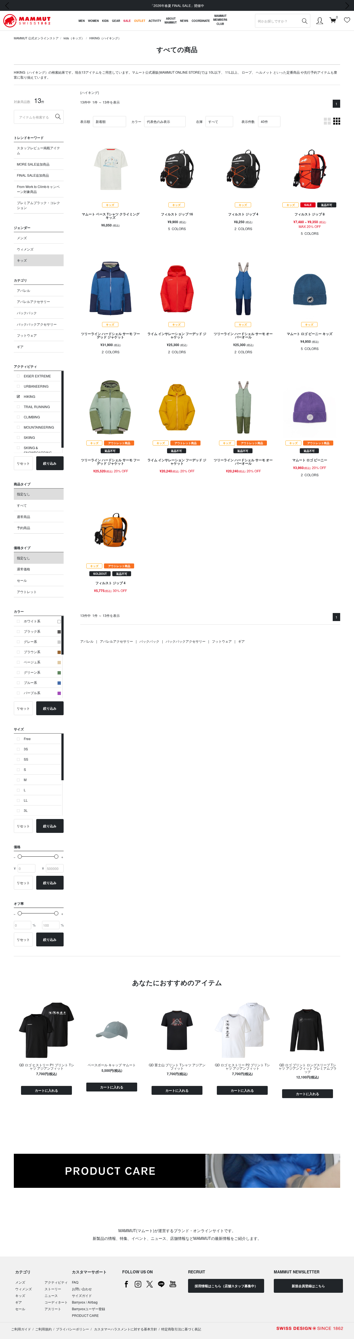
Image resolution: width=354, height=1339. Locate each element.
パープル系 (32, 692)
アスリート (53, 1308)
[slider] (20, 856)
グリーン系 (32, 672)
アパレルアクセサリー (33, 301)
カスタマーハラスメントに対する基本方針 (125, 1329)
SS (26, 759)
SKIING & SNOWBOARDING (38, 450)
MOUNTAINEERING (39, 427)
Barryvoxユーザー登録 (88, 1308)
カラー (136, 121)
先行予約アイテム (317, 72)
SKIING (29, 437)
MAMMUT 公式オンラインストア (36, 38)
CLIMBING (32, 416)
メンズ (22, 237)
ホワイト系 (32, 621)
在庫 (199, 121)
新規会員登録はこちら (308, 1285)
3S (26, 748)
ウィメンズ (25, 249)
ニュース (51, 1295)
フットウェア (27, 335)
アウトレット (27, 591)
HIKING (29, 396)
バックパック (27, 312)
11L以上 (231, 72)
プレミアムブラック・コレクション (38, 205)
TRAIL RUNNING (37, 406)
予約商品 (23, 527)
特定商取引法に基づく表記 (181, 1329)
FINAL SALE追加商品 (33, 175)
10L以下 (215, 72)
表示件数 (248, 121)
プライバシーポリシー (72, 1329)
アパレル (23, 290)
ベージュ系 (32, 662)
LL (26, 800)
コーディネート (56, 1302)
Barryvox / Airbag (85, 1302)
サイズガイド (82, 1295)
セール (22, 580)
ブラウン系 (32, 651)
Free (27, 738)
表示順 (85, 121)
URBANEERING (36, 386)
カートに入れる (46, 1090)
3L (26, 810)
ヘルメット (264, 72)
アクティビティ (56, 1282)
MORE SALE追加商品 (33, 164)
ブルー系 (30, 682)
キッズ (22, 260)
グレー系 (30, 641)
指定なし (23, 493)
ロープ (247, 72)
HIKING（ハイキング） (105, 38)
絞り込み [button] (49, 463)
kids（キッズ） (74, 38)
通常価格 (23, 568)
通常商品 (23, 516)
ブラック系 (32, 631)
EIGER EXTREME (37, 376)
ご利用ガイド (21, 1329)
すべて (22, 505)
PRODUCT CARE (85, 1315)
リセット (23, 463)
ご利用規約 (43, 1329)
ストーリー (53, 1288)
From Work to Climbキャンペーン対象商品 (38, 189)
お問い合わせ (82, 1288)
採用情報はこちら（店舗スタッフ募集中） (226, 1285)
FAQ (75, 1282)
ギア (20, 346)
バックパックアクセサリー (37, 324)
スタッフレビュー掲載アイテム (38, 150)
